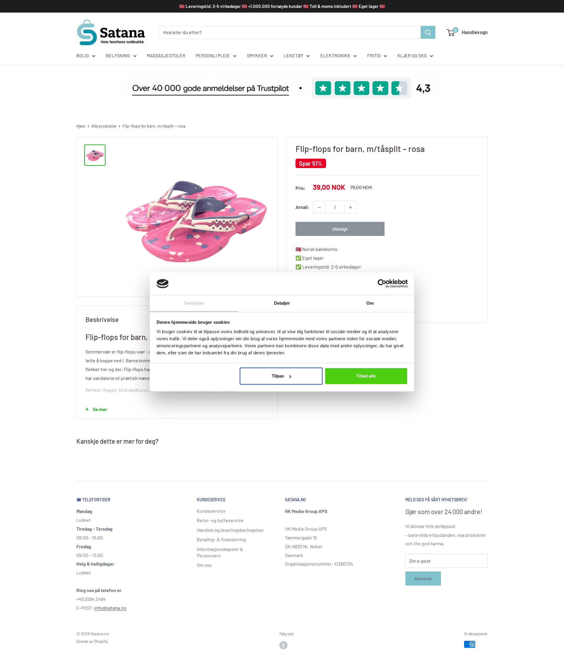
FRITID (374, 55)
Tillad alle (366, 375)
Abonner (423, 578)
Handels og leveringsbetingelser (230, 530)
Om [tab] (370, 303)
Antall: (302, 207)
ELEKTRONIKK (335, 55)
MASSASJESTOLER (166, 55)
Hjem (80, 125)
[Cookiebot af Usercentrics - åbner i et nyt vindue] (382, 283)
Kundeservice (211, 511)
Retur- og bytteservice (220, 520)
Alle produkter (104, 125)
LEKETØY (293, 55)
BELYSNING (118, 55)
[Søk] (428, 32)
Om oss (204, 565)
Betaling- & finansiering (221, 539)
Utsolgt (340, 229)
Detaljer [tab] (282, 303)
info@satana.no (110, 608)
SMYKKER (257, 55)
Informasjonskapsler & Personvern (220, 552)
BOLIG (82, 55)
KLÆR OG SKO (412, 55)
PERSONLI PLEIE (213, 55)
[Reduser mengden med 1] (319, 207)
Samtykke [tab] (194, 303)
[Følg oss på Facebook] (283, 645)
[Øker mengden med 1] (350, 207)
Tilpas (278, 375)
